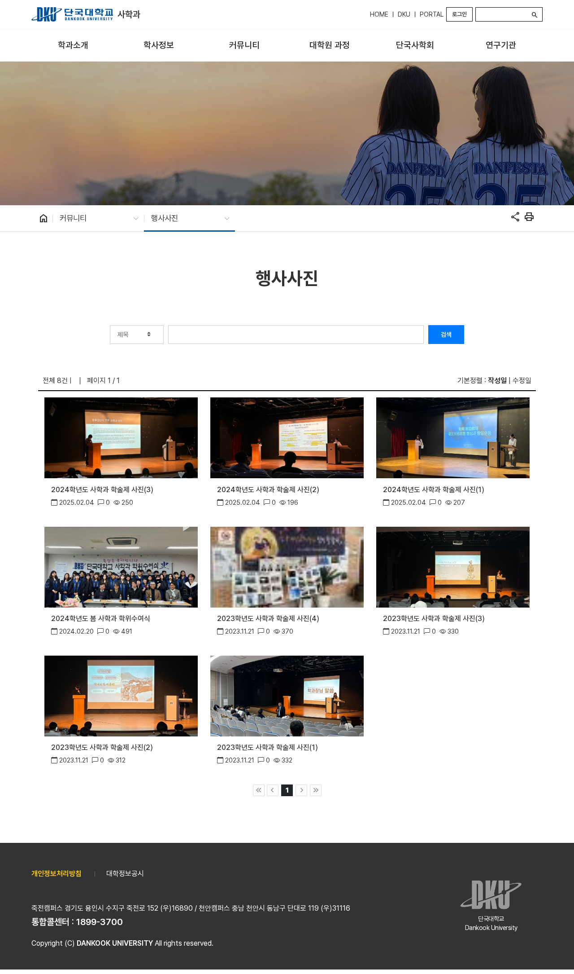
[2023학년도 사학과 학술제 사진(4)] (286, 566)
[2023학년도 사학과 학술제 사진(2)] (120, 695)
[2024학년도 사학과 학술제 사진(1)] (452, 437)
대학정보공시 (125, 873)
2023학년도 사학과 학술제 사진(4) (268, 618)
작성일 (497, 380)
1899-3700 (99, 922)
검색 (446, 334)
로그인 (459, 14)
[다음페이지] (301, 790)
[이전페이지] (272, 790)
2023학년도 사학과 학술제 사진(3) (434, 618)
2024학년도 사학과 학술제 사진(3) (102, 489)
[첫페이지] (259, 790)
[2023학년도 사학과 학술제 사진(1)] (286, 695)
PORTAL (432, 14)
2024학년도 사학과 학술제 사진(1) (433, 489)
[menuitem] (73, 46)
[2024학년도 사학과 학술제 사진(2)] (286, 437)
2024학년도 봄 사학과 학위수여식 (100, 618)
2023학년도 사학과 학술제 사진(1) (267, 747)
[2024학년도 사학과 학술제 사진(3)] (120, 437)
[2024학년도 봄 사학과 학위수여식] (120, 566)
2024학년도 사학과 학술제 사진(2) (268, 489)
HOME (379, 14)
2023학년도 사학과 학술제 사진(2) (102, 747)
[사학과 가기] (72, 14)
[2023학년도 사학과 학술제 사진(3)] (452, 566)
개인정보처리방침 (56, 873)
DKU (404, 14)
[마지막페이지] (316, 790)
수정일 (522, 380)
